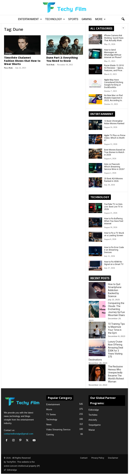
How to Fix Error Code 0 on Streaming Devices (114, 250)
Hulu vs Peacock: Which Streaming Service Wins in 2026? (114, 166)
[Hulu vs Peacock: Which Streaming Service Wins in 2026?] (95, 168)
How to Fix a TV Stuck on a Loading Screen (114, 234)
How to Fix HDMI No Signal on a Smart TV (113, 263)
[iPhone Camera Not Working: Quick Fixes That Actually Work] (95, 39)
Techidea (93, 415)
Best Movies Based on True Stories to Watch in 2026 (114, 152)
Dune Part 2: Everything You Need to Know (62, 59)
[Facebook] (7, 440)
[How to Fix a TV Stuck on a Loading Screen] (95, 237)
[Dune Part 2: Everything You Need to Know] (64, 45)
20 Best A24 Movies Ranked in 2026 (113, 179)
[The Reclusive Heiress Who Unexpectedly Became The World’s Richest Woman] (97, 372)
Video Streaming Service (58, 429)
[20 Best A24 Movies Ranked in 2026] (95, 182)
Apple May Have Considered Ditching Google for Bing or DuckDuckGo (113, 84)
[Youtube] (34, 440)
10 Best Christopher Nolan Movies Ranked (114, 122)
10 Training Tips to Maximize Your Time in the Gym (116, 328)
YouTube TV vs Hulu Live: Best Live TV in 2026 (113, 206)
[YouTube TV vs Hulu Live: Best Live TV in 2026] (95, 208)
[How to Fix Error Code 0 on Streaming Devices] (95, 251)
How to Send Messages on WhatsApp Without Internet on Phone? (112, 54)
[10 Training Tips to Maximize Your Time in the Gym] (97, 330)
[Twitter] (28, 440)
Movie (49, 53)
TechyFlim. (11, 462)
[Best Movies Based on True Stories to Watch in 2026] (95, 154)
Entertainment (28, 19)
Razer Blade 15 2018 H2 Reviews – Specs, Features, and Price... (114, 68)
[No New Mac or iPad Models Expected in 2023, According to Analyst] (95, 99)
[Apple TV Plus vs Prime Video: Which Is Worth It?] (95, 139)
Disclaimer (113, 458)
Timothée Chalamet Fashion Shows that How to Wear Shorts (22, 61)
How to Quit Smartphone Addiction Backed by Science (114, 290)
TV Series (51, 414)
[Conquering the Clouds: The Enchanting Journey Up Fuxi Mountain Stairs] (97, 309)
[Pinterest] (21, 440)
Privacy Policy (97, 458)
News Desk (8, 68)
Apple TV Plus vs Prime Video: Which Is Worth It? (114, 138)
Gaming (87, 19)
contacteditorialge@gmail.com (18, 433)
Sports (73, 19)
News (49, 424)
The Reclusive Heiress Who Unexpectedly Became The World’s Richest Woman (116, 374)
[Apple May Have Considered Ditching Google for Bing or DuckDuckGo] (95, 84)
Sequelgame (95, 425)
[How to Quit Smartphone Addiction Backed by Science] (97, 290)
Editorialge (94, 410)
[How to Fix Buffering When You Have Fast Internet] (95, 222)
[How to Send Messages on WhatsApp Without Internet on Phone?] (95, 54)
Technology (53, 19)
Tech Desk (50, 65)
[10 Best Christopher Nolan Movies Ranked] (95, 125)
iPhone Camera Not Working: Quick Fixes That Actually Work (113, 38)
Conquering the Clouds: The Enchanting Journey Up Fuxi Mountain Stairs (116, 309)
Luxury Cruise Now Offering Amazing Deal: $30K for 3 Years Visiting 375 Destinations (106, 350)
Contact (84, 458)
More (98, 19)
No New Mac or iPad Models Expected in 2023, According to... (113, 98)
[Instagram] (14, 440)
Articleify (93, 420)
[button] (123, 19)
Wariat (92, 430)
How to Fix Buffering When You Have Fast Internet (113, 221)
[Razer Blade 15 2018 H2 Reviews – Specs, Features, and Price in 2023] (95, 69)
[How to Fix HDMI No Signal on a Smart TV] (95, 266)
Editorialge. (12, 470)
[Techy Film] (64, 7)
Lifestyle (8, 53)
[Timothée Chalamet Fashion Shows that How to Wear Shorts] (22, 45)
